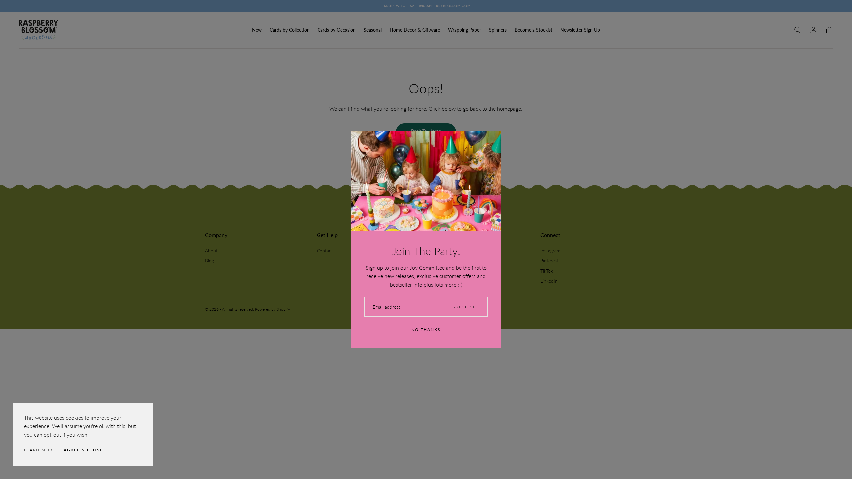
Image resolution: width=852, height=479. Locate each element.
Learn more (40, 449)
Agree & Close (83, 449)
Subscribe (466, 306)
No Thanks (426, 329)
